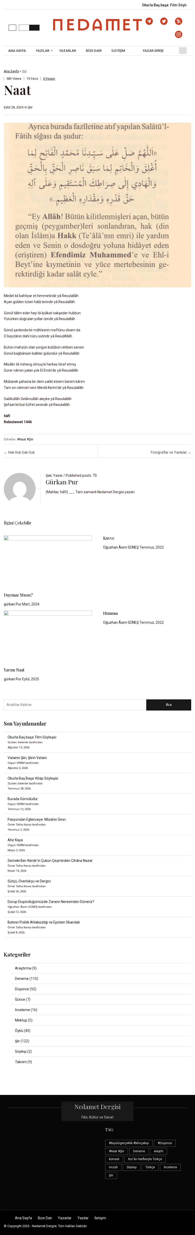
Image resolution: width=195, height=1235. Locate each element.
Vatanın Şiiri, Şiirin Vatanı (27, 758)
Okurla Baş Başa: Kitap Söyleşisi (33, 778)
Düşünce (22, 989)
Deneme (22, 979)
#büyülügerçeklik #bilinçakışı (129, 1143)
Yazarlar (65, 1218)
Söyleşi (20, 1051)
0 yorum (49, 78)
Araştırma (23, 968)
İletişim (100, 1218)
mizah (113, 1167)
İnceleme (22, 1010)
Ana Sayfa (11, 71)
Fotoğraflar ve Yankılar (171, 452)
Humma (110, 613)
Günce (20, 999)
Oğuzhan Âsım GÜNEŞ (121, 547)
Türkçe (150, 1167)
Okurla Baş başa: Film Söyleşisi (168, 5)
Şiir (24, 71)
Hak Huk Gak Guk (19, 452)
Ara (169, 705)
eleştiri (158, 1151)
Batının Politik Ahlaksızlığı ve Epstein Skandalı (44, 922)
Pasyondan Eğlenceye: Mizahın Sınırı (37, 819)
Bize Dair (45, 1218)
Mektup (21, 1020)
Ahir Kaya (15, 840)
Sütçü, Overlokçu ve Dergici (29, 881)
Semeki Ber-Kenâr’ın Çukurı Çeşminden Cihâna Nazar (50, 861)
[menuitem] (17, 50)
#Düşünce (165, 1143)
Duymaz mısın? (18, 595)
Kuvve (109, 538)
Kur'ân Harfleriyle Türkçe (145, 1159)
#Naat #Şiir (25, 439)
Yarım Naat (14, 669)
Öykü (19, 1031)
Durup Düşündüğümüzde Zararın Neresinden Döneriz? (51, 902)
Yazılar (83, 1218)
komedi (114, 1159)
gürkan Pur (62, 482)
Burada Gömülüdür (23, 799)
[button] (12, 28)
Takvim (21, 1062)
